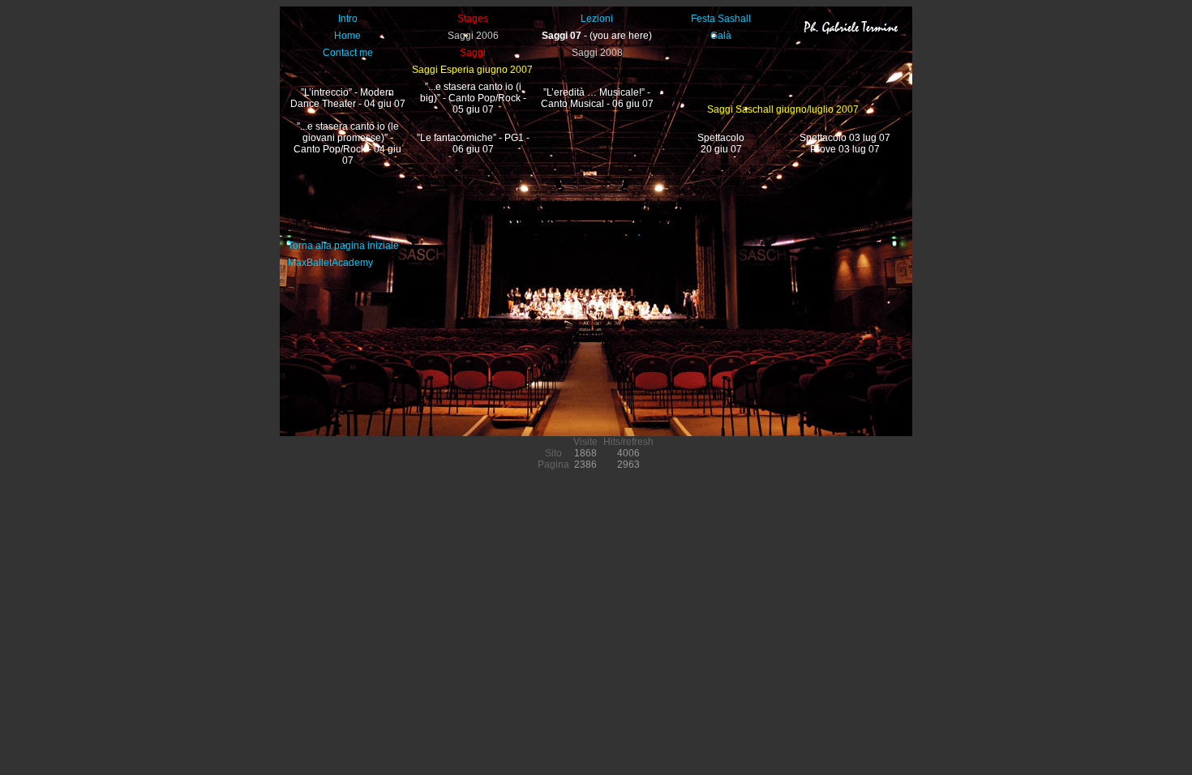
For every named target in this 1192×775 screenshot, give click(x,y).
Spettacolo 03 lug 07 (845, 137)
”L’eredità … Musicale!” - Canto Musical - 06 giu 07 (597, 98)
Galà (720, 35)
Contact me (348, 52)
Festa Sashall (721, 18)
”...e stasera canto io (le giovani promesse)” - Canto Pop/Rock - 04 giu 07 (347, 143)
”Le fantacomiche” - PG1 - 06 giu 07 (473, 143)
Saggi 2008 (597, 52)
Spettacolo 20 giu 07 (720, 143)
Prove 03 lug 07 (845, 149)
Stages (472, 18)
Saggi (473, 52)
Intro (348, 18)
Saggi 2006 (473, 35)
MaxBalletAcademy (330, 262)
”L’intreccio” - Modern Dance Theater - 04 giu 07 (347, 98)
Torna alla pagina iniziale (343, 245)
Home (347, 35)
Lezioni (597, 18)
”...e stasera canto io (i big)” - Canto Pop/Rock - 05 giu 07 (473, 98)
